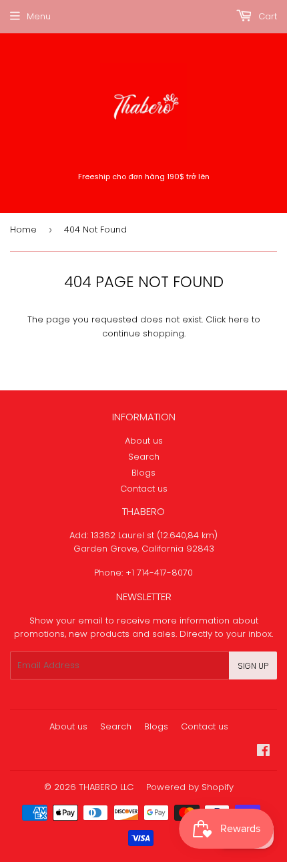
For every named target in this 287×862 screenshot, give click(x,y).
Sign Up (253, 665)
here (238, 319)
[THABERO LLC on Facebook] (263, 752)
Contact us (144, 488)
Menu (39, 16)
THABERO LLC (106, 787)
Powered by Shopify (190, 787)
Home (23, 229)
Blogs (143, 472)
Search (144, 456)
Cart (266, 16)
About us (144, 440)
